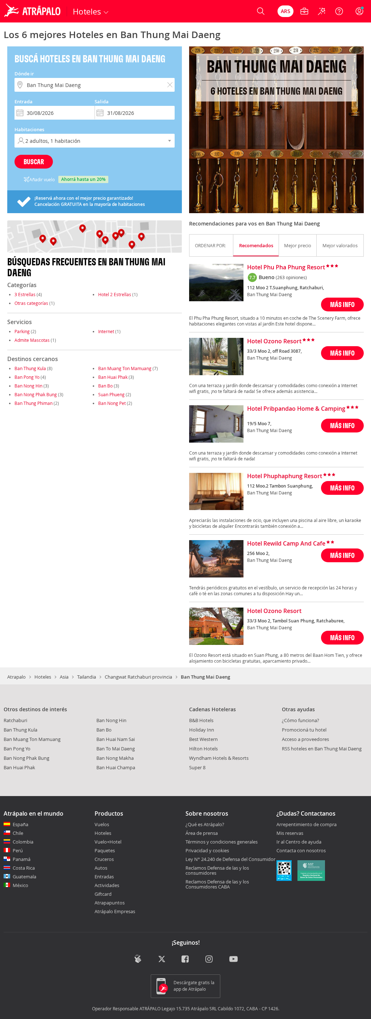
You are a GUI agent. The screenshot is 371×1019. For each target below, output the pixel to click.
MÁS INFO (342, 304)
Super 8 (197, 767)
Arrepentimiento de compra (306, 825)
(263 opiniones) (291, 277)
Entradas (104, 876)
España (20, 824)
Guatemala (24, 876)
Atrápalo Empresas (115, 911)
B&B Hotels (201, 720)
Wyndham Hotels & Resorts (219, 758)
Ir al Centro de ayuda (298, 842)
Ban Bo (105, 386)
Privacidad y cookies (207, 850)
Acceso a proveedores (305, 739)
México (20, 885)
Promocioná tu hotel (304, 729)
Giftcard (103, 894)
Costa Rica (24, 868)
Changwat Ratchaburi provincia (138, 677)
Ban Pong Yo (26, 377)
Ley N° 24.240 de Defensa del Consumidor (230, 859)
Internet (106, 331)
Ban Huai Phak (113, 377)
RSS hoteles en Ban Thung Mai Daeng (322, 748)
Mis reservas (289, 833)
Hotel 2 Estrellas (114, 294)
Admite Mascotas (32, 340)
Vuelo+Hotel (108, 841)
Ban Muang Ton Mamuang (124, 368)
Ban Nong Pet (112, 403)
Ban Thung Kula (30, 368)
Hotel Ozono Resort (274, 341)
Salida (102, 101)
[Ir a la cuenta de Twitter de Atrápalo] (162, 959)
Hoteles (42, 677)
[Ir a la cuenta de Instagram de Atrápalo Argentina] (209, 959)
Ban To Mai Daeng (115, 748)
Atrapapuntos (110, 902)
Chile (18, 833)
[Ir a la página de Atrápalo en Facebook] (186, 959)
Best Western (203, 739)
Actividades (107, 885)
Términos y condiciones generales (222, 841)
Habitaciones (29, 129)
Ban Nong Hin (28, 386)
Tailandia (86, 677)
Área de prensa (202, 833)
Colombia (23, 841)
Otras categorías (31, 303)
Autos (101, 868)
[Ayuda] (339, 11)
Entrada (23, 101)
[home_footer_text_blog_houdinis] (138, 958)
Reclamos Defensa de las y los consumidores (217, 870)
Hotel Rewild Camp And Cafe (286, 543)
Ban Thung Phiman (33, 403)
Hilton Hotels (203, 748)
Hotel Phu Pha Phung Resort (286, 267)
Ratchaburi (15, 720)
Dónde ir (24, 73)
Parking (22, 331)
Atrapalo (16, 677)
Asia (64, 677)
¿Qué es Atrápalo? (205, 824)
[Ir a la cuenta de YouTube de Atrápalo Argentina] (233, 959)
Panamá (21, 859)
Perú (18, 850)
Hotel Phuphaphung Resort (284, 476)
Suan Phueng (111, 394)
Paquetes (105, 850)
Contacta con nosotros (301, 851)
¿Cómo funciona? (300, 720)
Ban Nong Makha (115, 758)
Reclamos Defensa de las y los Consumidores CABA (217, 884)
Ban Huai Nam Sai (115, 739)
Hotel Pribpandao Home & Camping (296, 409)
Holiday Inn (201, 729)
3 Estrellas (25, 294)
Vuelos (102, 824)
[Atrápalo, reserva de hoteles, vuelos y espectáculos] (33, 11)
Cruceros (104, 859)
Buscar (34, 161)
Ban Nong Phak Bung (35, 394)
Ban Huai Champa (115, 767)
